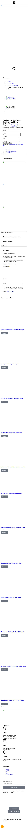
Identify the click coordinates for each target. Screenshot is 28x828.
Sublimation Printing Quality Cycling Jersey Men (13, 467)
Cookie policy (14, 808)
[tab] (15, 151)
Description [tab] (4, 154)
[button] (1, 706)
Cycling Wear (14, 126)
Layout (4, 132)
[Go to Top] (2, 826)
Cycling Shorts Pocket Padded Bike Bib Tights (12, 329)
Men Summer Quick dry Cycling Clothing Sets (12, 631)
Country (5, 135)
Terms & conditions (14, 811)
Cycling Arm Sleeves (16, 125)
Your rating (6, 264)
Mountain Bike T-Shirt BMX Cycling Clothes (12, 700)
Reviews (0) (8, 152)
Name (5, 130)
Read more (4, 333)
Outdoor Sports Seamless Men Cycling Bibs (12, 398)
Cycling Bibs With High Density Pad (10, 364)
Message (5, 141)
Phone (5, 133)
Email (4, 136)
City (4, 138)
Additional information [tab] (6, 232)
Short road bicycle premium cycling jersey (11, 493)
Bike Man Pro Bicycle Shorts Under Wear (11, 432)
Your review (6, 266)
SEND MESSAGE (7, 142)
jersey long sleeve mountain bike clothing (11, 597)
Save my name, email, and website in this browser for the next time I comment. (13, 288)
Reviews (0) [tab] (4, 245)
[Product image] (14, 326)
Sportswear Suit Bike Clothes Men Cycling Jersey (13, 666)
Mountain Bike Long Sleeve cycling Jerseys (11, 563)
